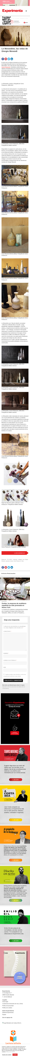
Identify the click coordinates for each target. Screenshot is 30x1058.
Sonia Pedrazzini (6, 67)
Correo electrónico (10, 660)
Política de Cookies (10, 1051)
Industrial (15, 559)
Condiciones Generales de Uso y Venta (12, 1003)
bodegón (20, 559)
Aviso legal (5, 1001)
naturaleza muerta (9, 561)
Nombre (6, 653)
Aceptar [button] (15, 1054)
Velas (22, 561)
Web (4, 667)
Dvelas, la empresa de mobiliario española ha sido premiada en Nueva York (14, 605)
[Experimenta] (12, 11)
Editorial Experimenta (7, 1012)
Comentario (7, 631)
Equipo (4, 1014)
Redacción (4, 559)
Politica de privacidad (7, 1005)
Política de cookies (7, 1007)
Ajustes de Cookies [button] (6, 1054)
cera (23, 559)
